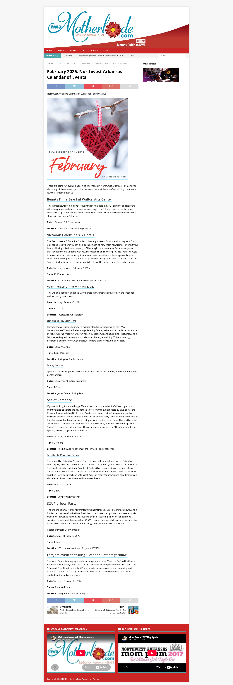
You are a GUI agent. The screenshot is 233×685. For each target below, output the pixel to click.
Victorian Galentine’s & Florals (70, 235)
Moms (73, 50)
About (61, 50)
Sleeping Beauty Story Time (61, 320)
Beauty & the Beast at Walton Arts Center (79, 199)
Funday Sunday (55, 365)
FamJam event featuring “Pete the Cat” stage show (87, 554)
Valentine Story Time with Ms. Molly (70, 286)
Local (106, 50)
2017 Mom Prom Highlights (136, 629)
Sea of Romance (59, 400)
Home (49, 50)
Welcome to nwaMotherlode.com (69, 629)
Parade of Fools (86, 468)
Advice (94, 50)
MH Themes (94, 679)
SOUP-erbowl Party (61, 503)
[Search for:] (172, 55)
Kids (83, 50)
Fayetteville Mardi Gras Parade (63, 455)
